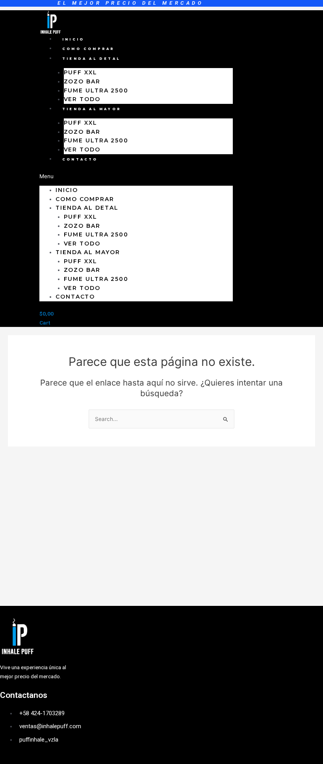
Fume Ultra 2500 (96, 90)
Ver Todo (82, 99)
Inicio (73, 39)
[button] (136, 176)
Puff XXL (80, 72)
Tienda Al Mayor (91, 109)
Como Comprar (88, 49)
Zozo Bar (82, 81)
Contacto (80, 159)
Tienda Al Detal (91, 59)
